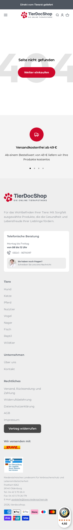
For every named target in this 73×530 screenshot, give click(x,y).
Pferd (7, 302)
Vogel (8, 316)
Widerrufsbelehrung (18, 399)
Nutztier (9, 309)
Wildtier (9, 343)
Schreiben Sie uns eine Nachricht (34, 264)
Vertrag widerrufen (22, 428)
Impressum (11, 420)
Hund (7, 289)
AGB (7, 413)
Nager (8, 322)
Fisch (7, 329)
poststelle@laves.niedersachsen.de (29, 499)
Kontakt (9, 369)
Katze (7, 296)
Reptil (8, 336)
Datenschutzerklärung (19, 406)
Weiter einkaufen (36, 72)
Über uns (10, 362)
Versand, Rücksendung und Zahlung (22, 391)
